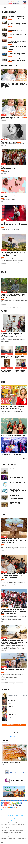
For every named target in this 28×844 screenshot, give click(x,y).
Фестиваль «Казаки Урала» (14, 724)
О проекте (3, 818)
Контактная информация (10, 818)
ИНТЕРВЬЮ (13, 813)
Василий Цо (11, 706)
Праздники (21, 354)
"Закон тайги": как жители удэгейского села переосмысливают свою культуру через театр (13, 295)
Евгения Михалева (12, 694)
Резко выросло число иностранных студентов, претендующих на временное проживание (13, 575)
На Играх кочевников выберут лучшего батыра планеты (17, 35)
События (4, 220)
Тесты (3, 114)
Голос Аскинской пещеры (9, 142)
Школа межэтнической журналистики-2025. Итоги (13, 435)
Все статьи (24, 267)
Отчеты (16, 820)
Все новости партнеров (22, 509)
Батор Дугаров (11, 700)
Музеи (3, 330)
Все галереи (24, 377)
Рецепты (5, 740)
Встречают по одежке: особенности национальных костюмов (12, 167)
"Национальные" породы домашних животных (12, 195)
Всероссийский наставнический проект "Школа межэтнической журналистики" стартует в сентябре (17, 41)
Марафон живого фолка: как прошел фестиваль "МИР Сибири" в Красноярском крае (14, 224)
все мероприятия (14, 736)
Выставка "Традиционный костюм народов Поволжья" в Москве (11, 334)
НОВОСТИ (21, 815)
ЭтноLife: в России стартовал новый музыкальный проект (17, 476)
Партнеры (12, 820)
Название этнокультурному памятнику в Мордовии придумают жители (17, 29)
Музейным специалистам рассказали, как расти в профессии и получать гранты (13, 540)
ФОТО (7, 815)
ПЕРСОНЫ (3, 815)
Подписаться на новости (7, 809)
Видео (3, 382)
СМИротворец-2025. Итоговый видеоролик (11, 454)
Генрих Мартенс (12, 714)
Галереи (4, 311)
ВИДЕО (17, 815)
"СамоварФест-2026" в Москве (20, 357)
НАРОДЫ (2, 813)
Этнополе (4, 139)
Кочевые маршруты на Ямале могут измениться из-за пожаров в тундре (16, 59)
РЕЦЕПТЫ (12, 815)
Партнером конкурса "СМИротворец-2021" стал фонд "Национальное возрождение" (17, 497)
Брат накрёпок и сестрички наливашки (11, 762)
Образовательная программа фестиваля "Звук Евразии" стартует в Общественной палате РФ (17, 23)
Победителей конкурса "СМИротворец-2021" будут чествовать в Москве (16, 504)
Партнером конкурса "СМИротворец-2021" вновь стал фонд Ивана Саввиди (18, 490)
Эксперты (5, 689)
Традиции (21, 368)
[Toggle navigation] (3, 2)
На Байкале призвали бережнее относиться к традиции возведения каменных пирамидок (14, 642)
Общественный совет (5, 820)
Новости (4, 515)
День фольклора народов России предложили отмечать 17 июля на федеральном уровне (13, 611)
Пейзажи (7, 354)
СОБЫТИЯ (19, 813)
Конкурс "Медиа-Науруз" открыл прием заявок (17, 483)
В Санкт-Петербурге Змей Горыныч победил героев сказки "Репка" (16, 54)
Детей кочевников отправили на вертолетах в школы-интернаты (12, 670)
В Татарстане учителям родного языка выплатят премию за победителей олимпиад (17, 48)
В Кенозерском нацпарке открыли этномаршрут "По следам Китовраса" (17, 17)
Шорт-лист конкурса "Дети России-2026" (6, 371)
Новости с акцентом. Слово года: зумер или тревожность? (13, 407)
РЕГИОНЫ (8, 813)
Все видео (25, 458)
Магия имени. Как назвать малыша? (14, 85)
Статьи (3, 272)
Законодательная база (20, 818)
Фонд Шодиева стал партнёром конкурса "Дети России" (17, 469)
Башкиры (10, 740)
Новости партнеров (8, 465)
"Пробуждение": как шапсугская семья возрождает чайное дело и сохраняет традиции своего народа (13, 254)
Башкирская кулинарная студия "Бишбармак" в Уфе (20, 372)
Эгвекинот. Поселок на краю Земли (6, 357)
